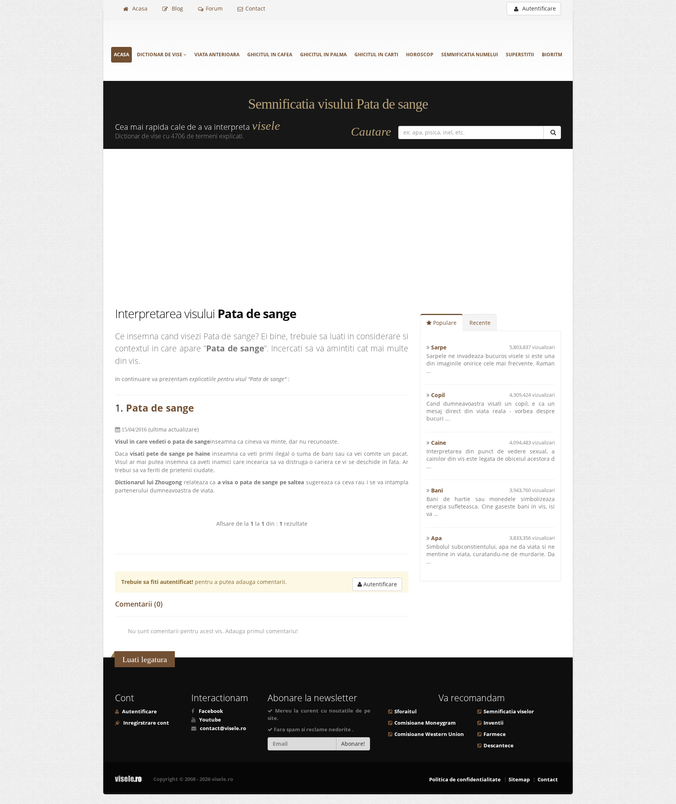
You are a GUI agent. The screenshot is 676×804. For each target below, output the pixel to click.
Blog (176, 8)
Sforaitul (405, 711)
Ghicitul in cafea (269, 54)
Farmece (495, 734)
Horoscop (419, 54)
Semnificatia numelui (469, 54)
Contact (255, 8)
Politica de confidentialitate (465, 779)
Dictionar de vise (160, 54)
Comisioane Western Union (429, 734)
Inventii (493, 723)
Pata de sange (160, 407)
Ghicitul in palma (323, 54)
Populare (444, 322)
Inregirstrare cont (145, 723)
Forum (214, 8)
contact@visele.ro (223, 728)
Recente (480, 322)
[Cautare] (552, 132)
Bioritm (552, 54)
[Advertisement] (338, 227)
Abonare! (353, 743)
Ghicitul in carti (376, 54)
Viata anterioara (216, 54)
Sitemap (519, 779)
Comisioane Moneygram (425, 723)
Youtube (210, 719)
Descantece (499, 745)
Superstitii (520, 54)
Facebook (211, 711)
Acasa (139, 8)
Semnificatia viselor (509, 711)
